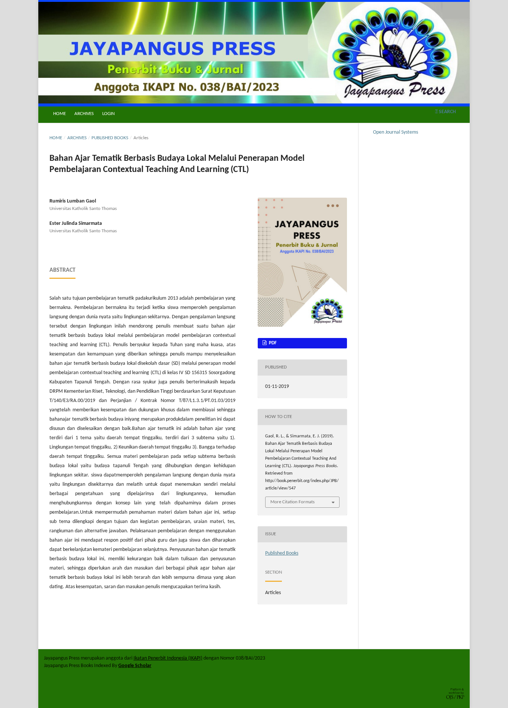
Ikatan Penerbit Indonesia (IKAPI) (168, 658)
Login (108, 113)
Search (447, 112)
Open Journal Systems (395, 132)
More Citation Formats (292, 502)
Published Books (109, 137)
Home (59, 113)
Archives (84, 113)
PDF (272, 343)
